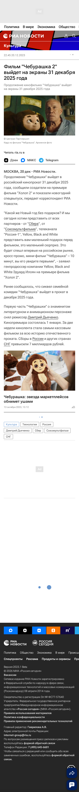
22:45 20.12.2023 (14, 55)
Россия (46, 424)
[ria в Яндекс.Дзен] (25, 630)
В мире (60, 652)
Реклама (32, 659)
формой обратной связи (39, 743)
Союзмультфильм (57, 430)
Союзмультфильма (20, 229)
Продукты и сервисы (56, 659)
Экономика (44, 652)
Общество (26, 652)
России (38, 339)
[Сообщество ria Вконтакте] (39, 630)
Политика (10, 652)
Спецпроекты (13, 659)
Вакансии (10, 674)
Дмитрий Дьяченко (43, 317)
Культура (11, 424)
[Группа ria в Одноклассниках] (53, 630)
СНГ (7, 344)
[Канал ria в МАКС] (11, 630)
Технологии (29, 424)
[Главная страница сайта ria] (23, 36)
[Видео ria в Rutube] (67, 630)
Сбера (34, 224)
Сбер (38, 430)
